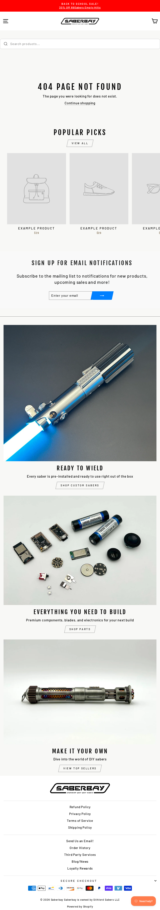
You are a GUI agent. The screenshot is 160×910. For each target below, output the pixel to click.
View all (80, 143)
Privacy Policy (80, 814)
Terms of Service (80, 820)
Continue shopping (80, 103)
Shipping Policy (80, 827)
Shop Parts (80, 629)
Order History (80, 848)
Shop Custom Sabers (80, 485)
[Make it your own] (80, 691)
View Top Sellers (80, 768)
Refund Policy (80, 807)
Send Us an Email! (80, 841)
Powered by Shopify (80, 906)
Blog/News (80, 861)
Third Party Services (80, 854)
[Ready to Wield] (80, 393)
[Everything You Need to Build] (80, 550)
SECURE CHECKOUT (79, 880)
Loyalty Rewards (79, 868)
